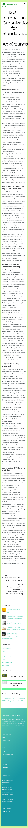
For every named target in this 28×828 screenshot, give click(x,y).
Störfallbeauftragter (7, 662)
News (3, 659)
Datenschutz (6, 771)
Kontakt (5, 764)
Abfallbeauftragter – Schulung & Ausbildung (13, 698)
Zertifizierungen (6, 426)
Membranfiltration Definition (16, 684)
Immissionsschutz (6, 656)
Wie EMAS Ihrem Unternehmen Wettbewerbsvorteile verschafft (15, 617)
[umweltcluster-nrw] (9, 6)
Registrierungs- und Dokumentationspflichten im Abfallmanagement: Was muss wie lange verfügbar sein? (13, 635)
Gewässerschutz (6, 654)
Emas (3, 651)
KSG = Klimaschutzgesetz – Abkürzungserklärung (13, 578)
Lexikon (5, 761)
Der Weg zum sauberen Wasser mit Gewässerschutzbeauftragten (16, 622)
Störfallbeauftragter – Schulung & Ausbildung (13, 701)
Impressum (5, 767)
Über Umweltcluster (8, 754)
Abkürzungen (6, 757)
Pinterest (8, 808)
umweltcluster (5, 665)
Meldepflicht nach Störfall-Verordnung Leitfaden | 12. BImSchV (16, 628)
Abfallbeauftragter (7, 648)
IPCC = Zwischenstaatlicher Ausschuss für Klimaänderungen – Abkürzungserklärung (14, 589)
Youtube (8, 811)
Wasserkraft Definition (16, 676)
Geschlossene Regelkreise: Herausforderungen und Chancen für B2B (16, 611)
